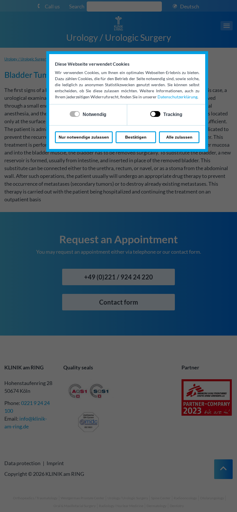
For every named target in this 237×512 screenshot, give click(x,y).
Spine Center (161, 498)
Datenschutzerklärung (177, 96)
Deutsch (189, 6)
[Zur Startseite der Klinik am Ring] (118, 23)
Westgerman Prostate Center (82, 498)
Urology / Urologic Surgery (118, 37)
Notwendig (94, 114)
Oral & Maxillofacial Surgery (74, 506)
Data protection (22, 463)
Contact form (118, 302)
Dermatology (156, 506)
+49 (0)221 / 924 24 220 (118, 277)
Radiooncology (185, 498)
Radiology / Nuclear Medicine (121, 506)
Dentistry (177, 506)
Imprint (55, 463)
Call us (52, 6)
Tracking (172, 114)
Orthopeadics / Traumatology (35, 498)
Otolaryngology (212, 498)
